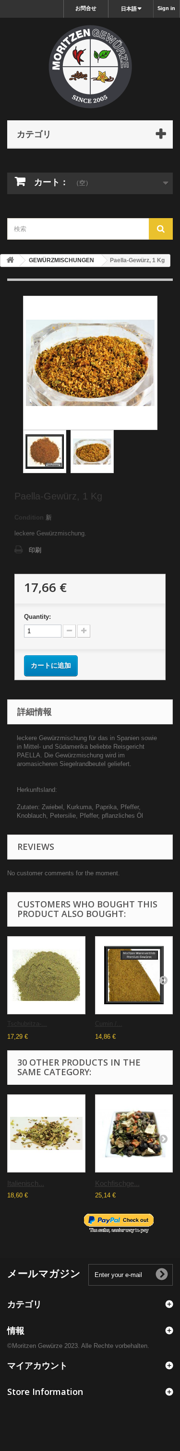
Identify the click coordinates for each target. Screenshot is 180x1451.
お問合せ (85, 8)
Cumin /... (108, 1023)
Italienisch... (25, 1183)
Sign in (166, 8)
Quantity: (37, 616)
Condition (29, 517)
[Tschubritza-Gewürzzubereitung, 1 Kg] (46, 975)
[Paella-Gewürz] (92, 451)
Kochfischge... (117, 1183)
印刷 (35, 550)
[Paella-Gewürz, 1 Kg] (45, 451)
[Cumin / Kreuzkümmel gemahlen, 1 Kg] (134, 975)
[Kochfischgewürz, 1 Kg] (134, 1133)
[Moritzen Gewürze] (90, 66)
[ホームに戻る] (10, 261)
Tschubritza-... (27, 1023)
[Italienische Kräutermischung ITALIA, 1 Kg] (46, 1133)
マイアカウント (37, 1365)
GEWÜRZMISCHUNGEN (61, 260)
